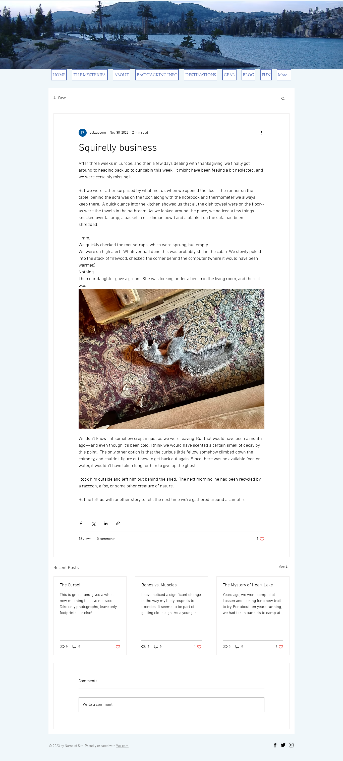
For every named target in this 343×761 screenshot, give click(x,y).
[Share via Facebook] (81, 523)
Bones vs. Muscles (159, 585)
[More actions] (261, 133)
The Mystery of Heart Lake (248, 585)
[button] (283, 98)
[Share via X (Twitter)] (93, 523)
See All (284, 567)
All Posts (60, 98)
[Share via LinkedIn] (105, 523)
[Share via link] (118, 523)
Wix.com (122, 746)
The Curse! (70, 585)
